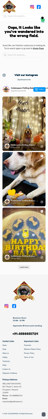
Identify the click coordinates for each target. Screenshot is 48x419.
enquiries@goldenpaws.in (12, 401)
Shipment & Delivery (9, 373)
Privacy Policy (29, 353)
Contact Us (6, 369)
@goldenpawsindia (24, 80)
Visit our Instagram (26, 75)
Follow (41, 89)
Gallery (5, 357)
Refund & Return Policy (32, 349)
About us (5, 353)
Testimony (6, 361)
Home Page (38, 48)
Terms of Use (29, 357)
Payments (27, 345)
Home (4, 345)
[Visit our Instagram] (4, 75)
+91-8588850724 (25, 334)
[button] (44, 7)
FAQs (4, 365)
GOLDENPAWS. (13, 414)
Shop (4, 349)
